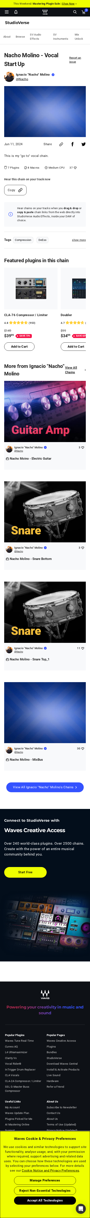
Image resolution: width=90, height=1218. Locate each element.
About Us (52, 1118)
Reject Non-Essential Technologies (45, 1191)
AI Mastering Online (17, 1124)
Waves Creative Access (61, 1040)
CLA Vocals (12, 1075)
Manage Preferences (45, 1180)
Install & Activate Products (63, 1069)
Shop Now (68, 3)
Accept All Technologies (45, 1200)
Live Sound (53, 1075)
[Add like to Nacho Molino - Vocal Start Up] (75, 167)
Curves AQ (11, 1046)
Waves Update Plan (17, 1113)
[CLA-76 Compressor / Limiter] (31, 288)
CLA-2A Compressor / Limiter (23, 1081)
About (7, 36)
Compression (23, 240)
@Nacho (22, 79)
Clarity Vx (11, 1058)
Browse (20, 36)
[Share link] (61, 144)
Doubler (66, 315)
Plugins (51, 1046)
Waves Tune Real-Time (19, 1040)
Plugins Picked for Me (18, 1118)
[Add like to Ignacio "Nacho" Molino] (82, 447)
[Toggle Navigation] (6, 11)
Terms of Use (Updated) (61, 1124)
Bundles (52, 1052)
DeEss (43, 240)
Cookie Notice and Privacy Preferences (50, 1170)
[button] (81, 1209)
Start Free (25, 872)
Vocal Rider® (13, 1063)
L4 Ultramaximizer (16, 1052)
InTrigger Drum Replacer (20, 1069)
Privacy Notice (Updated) (62, 1130)
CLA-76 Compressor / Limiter (26, 315)
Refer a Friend (55, 1086)
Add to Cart (19, 346)
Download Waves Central (62, 1063)
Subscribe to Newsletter (62, 1107)
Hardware (53, 1081)
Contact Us (53, 1113)
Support (10, 1130)
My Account (12, 1107)
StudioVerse (54, 1058)
